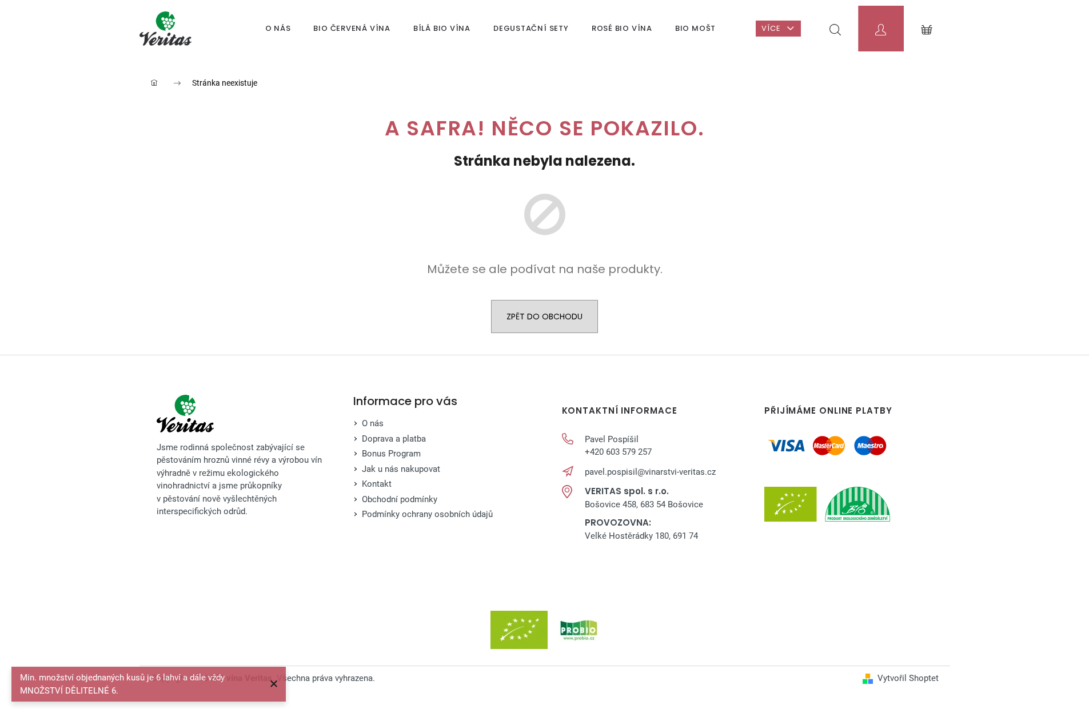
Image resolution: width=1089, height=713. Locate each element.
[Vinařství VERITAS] (185, 413)
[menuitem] (278, 28)
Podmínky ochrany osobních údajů (427, 514)
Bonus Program (391, 453)
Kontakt (377, 484)
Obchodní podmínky (399, 499)
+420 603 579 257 (618, 452)
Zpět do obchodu (544, 316)
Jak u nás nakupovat (401, 469)
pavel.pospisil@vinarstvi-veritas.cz (650, 472)
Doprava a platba (394, 439)
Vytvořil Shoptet (908, 678)
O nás (373, 423)
